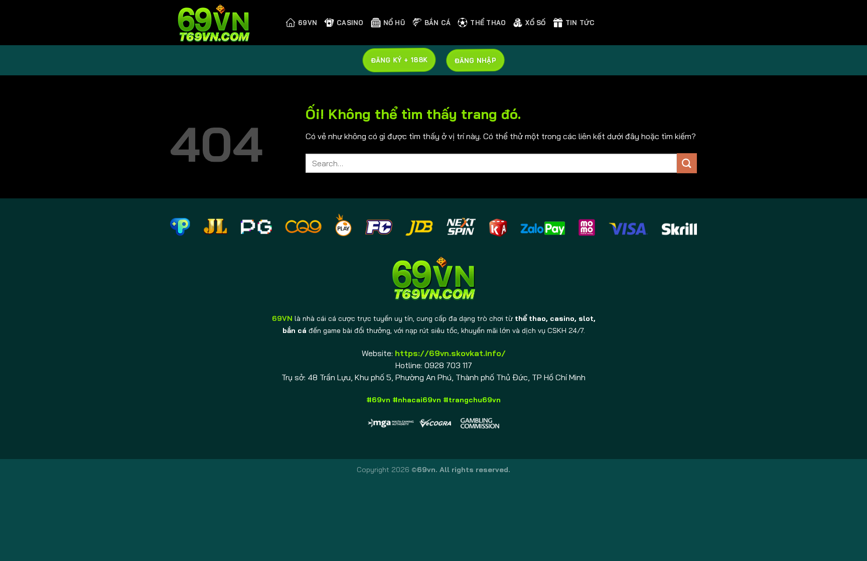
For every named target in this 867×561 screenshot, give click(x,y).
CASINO (350, 23)
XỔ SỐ (535, 23)
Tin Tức (580, 23)
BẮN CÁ (437, 23)
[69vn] (220, 22)
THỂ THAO (488, 23)
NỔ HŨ (394, 23)
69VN (307, 23)
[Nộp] (687, 163)
